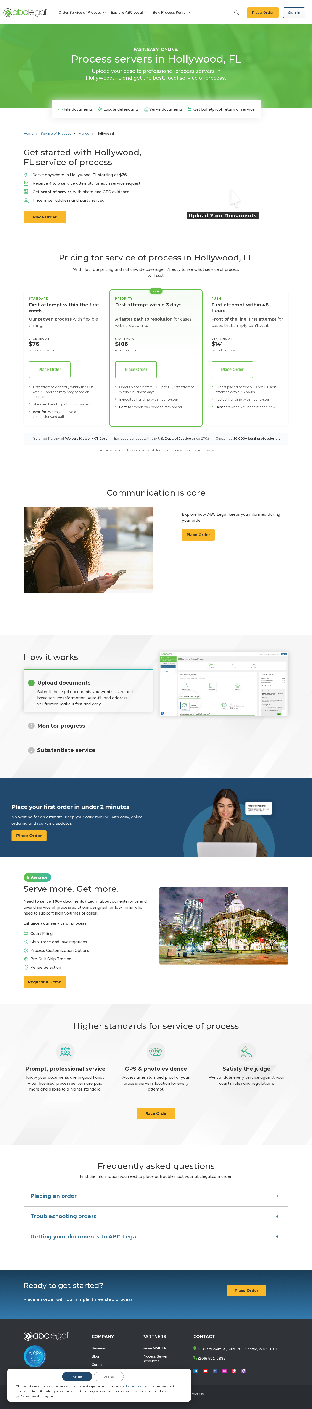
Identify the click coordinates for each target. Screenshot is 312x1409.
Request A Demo (44, 982)
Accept (77, 1376)
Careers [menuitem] (98, 1364)
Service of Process (56, 133)
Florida (84, 133)
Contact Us (194, 1394)
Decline (109, 1376)
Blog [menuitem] (95, 1356)
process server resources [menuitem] (155, 1358)
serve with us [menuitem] (155, 1348)
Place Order (263, 12)
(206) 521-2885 (211, 1358)
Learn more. (134, 1386)
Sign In (294, 12)
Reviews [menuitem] (99, 1348)
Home (28, 133)
